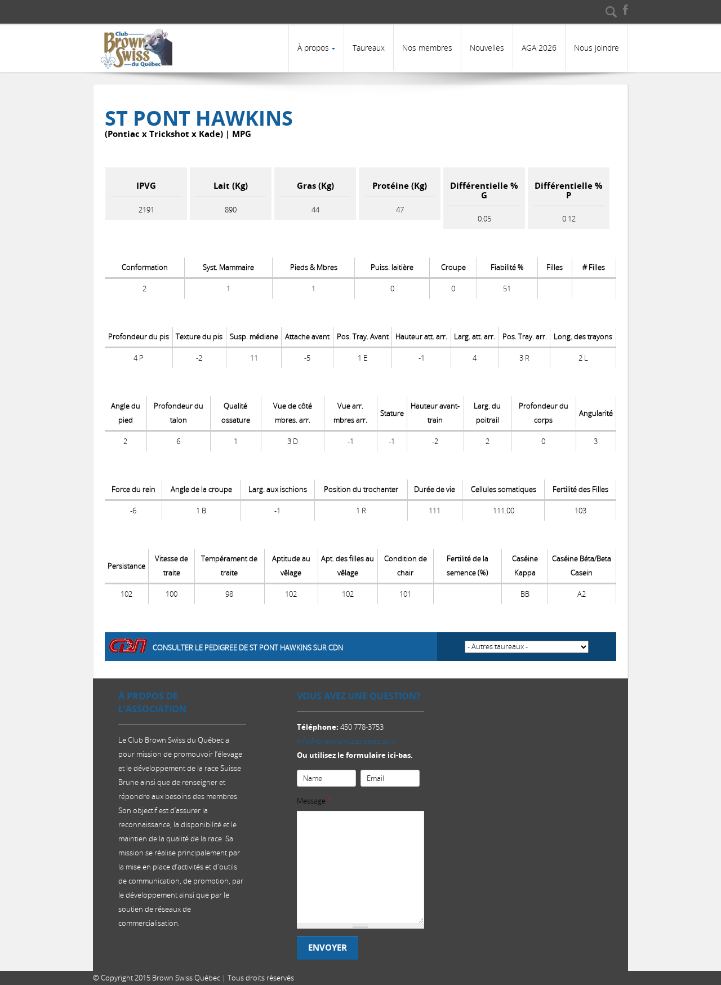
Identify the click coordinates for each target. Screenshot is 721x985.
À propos (313, 47)
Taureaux (369, 47)
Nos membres (427, 47)
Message (314, 801)
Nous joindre (596, 47)
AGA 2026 (539, 47)
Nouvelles (487, 47)
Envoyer (327, 947)
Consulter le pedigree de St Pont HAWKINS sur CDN (248, 647)
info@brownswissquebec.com (346, 741)
